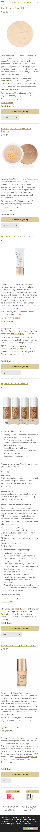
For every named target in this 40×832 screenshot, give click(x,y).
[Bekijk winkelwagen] (37, 2)
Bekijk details (6, 106)
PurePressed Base (15, 349)
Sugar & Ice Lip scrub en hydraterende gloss (29, 807)
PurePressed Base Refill (13, 8)
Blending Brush (7, 331)
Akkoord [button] (31, 828)
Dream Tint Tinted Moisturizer (17, 236)
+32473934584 (7, 102)
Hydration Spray (17, 334)
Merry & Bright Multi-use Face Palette (10, 807)
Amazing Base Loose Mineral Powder (16, 130)
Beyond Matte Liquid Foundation (18, 645)
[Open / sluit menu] (2, 2)
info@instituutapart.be (10, 99)
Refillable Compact (8, 80)
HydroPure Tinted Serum (14, 383)
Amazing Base (12, 611)
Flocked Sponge (21, 609)
